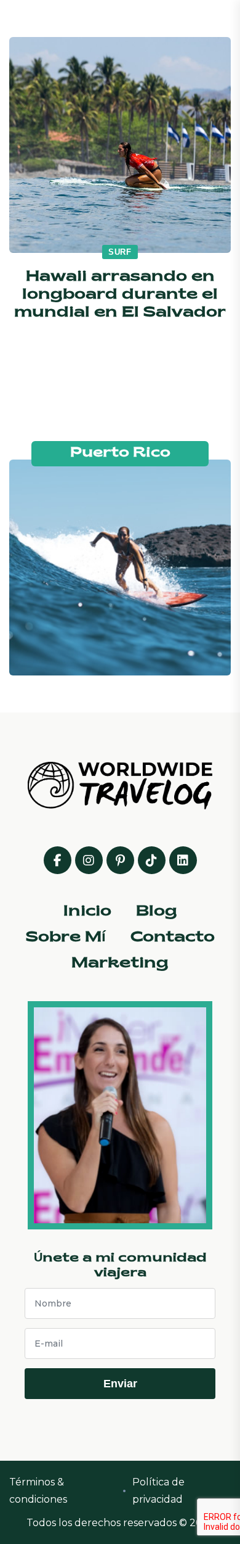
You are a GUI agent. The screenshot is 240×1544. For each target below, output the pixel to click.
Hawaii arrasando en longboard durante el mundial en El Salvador (120, 295)
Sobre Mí (66, 937)
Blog (156, 911)
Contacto (172, 937)
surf (120, 252)
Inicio (87, 911)
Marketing (120, 963)
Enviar (120, 1383)
